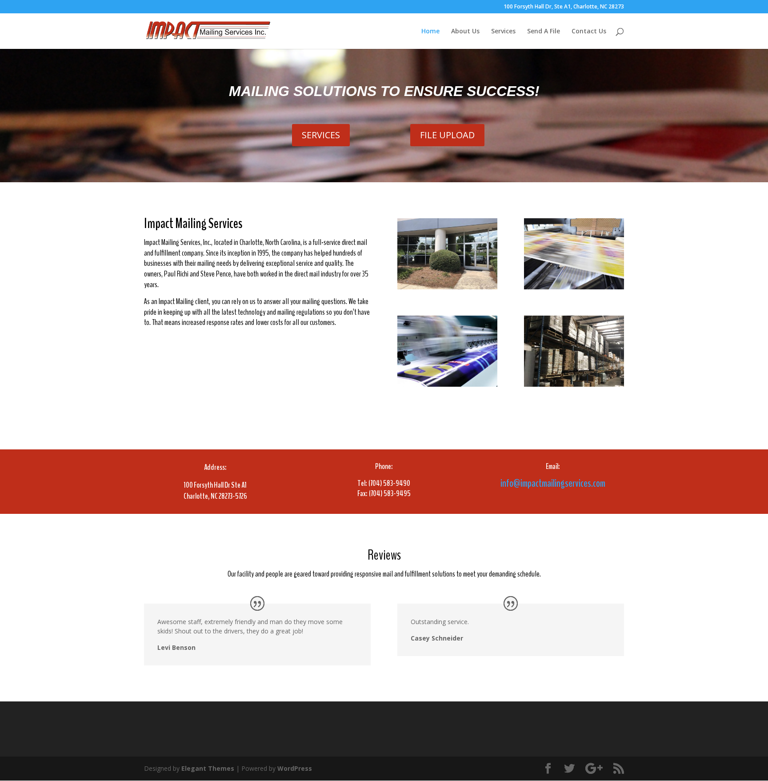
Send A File (543, 31)
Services (503, 31)
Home (430, 31)
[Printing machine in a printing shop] (574, 287)
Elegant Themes (207, 768)
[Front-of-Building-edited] (447, 287)
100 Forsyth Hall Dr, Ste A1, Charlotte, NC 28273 (564, 7)
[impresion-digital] (447, 384)
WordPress (294, 768)
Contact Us (589, 31)
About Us (465, 31)
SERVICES (321, 135)
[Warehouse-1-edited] (574, 384)
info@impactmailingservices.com (552, 483)
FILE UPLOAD (447, 135)
